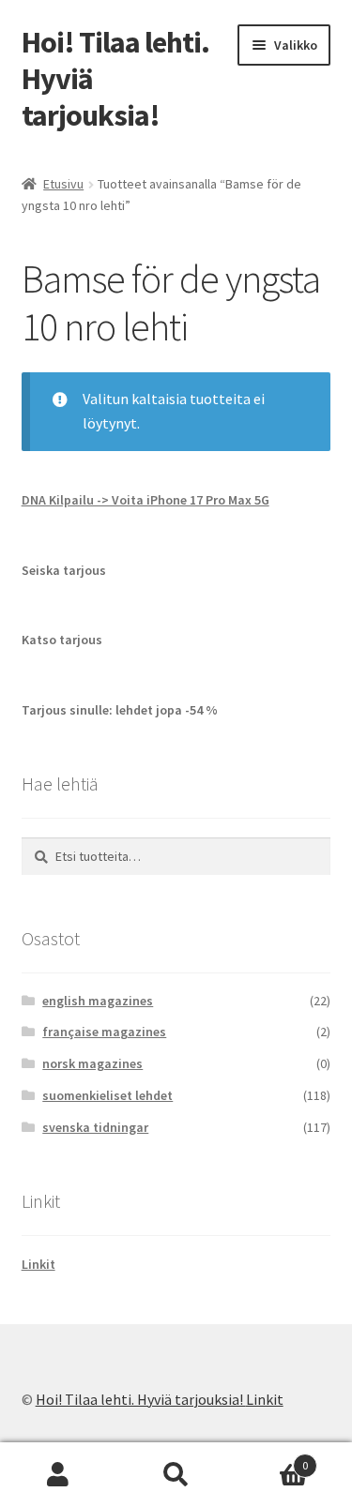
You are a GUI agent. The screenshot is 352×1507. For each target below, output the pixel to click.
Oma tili (58, 1475)
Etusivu (63, 183)
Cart (271, 1458)
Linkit (38, 1264)
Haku (176, 1475)
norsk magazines (92, 1063)
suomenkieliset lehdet (107, 1095)
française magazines (104, 1031)
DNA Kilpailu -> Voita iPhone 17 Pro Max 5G (145, 499)
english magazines (97, 1000)
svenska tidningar (95, 1127)
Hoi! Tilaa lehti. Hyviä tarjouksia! (141, 1399)
